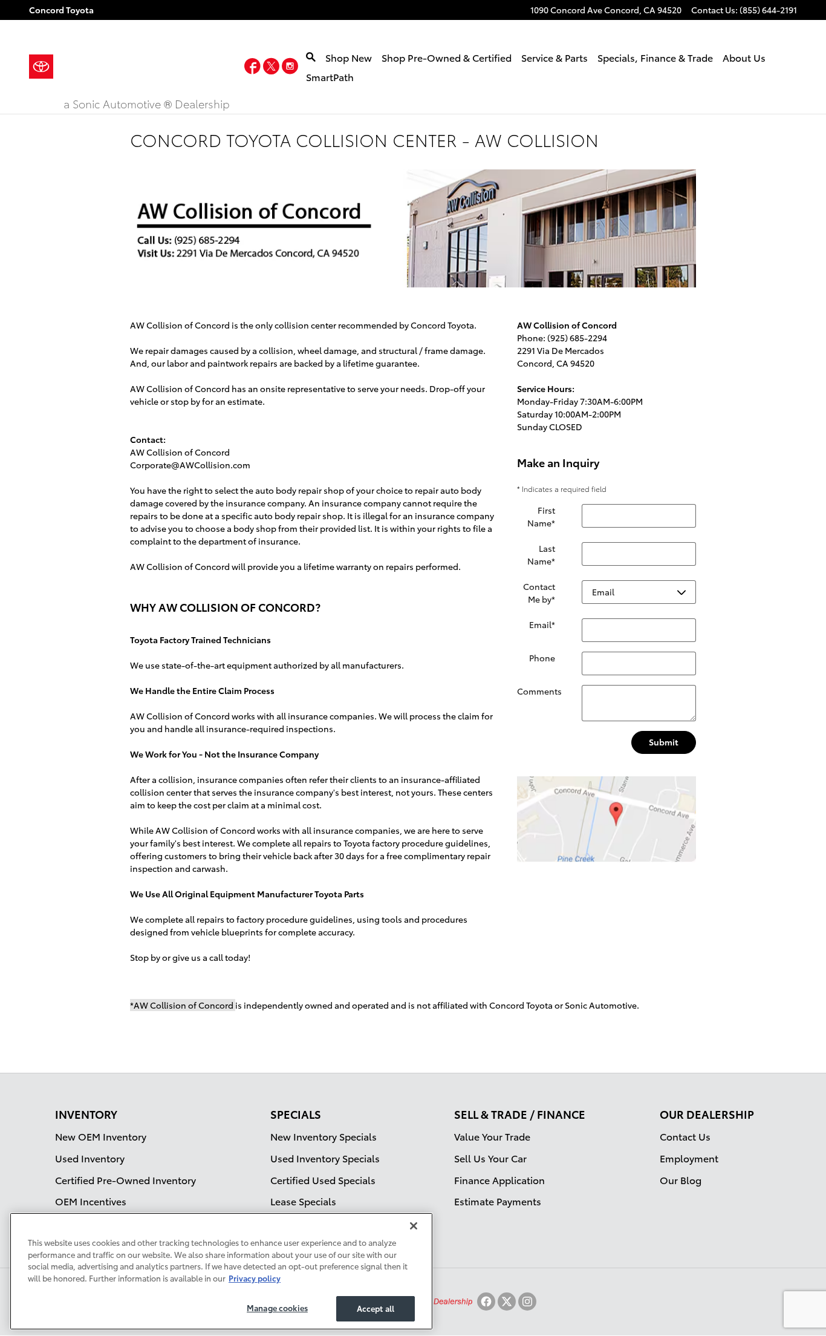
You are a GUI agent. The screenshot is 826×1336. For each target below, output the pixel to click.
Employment (689, 1158)
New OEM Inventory (100, 1136)
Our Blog (680, 1180)
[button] (253, 68)
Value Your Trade (492, 1136)
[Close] (413, 1226)
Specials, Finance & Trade (655, 57)
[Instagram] (527, 1301)
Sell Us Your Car (490, 1158)
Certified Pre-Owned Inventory (125, 1180)
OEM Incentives (90, 1201)
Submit (663, 742)
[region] (221, 1271)
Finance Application (499, 1180)
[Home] (46, 66)
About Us (744, 57)
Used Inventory (90, 1158)
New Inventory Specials (323, 1136)
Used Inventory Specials (325, 1158)
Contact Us (685, 1136)
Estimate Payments (497, 1201)
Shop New (348, 57)
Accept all (375, 1308)
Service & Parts (554, 57)
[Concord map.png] (606, 819)
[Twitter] (507, 1301)
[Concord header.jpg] (413, 228)
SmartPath (330, 77)
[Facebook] (486, 1301)
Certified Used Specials (323, 1180)
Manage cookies (277, 1307)
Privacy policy (255, 1277)
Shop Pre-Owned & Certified (447, 57)
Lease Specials (303, 1201)
